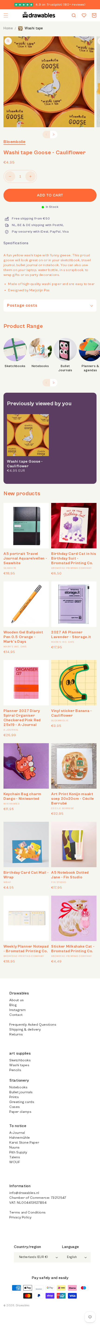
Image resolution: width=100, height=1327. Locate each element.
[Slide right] (53, 134)
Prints (14, 1097)
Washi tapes (19, 1065)
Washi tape (34, 28)
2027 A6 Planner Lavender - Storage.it (71, 634)
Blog (13, 1005)
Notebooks (40, 366)
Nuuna (14, 1147)
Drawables (22, 1305)
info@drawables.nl (24, 1193)
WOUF (14, 1162)
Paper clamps (20, 1112)
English (72, 1257)
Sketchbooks (15, 366)
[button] (6, 15)
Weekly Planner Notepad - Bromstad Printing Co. (26, 948)
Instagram (17, 1010)
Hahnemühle (19, 1138)
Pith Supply (18, 1152)
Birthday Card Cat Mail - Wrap (26, 874)
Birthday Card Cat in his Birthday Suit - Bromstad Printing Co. (73, 558)
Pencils (15, 1070)
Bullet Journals (65, 368)
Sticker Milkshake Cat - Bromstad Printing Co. (73, 948)
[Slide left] (46, 134)
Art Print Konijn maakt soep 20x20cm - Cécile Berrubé (72, 798)
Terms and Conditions (27, 1212)
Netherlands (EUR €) (33, 1257)
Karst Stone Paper (24, 1143)
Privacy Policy (20, 1217)
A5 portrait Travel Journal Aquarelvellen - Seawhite (25, 558)
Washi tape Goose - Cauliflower (25, 463)
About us (16, 1000)
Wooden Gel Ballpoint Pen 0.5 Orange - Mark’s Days (23, 637)
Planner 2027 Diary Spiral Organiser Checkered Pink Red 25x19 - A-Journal (22, 718)
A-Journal (17, 1133)
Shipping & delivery (25, 1029)
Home (8, 28)
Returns (16, 1034)
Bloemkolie (14, 141)
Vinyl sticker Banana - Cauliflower (71, 713)
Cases (14, 1107)
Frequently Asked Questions (33, 1025)
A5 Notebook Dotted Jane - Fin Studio (70, 874)
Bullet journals (21, 1092)
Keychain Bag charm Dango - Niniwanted (22, 796)
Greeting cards (21, 1102)
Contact (16, 1015)
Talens (14, 1157)
